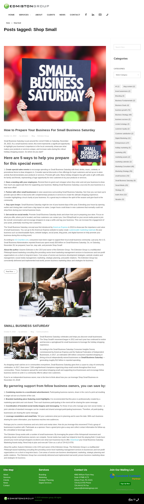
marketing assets (122, 157)
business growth (122, 110)
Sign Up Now (125, 484)
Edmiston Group (43, 136)
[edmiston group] (26, 6)
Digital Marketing (123, 138)
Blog (33, 136)
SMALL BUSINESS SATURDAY (27, 326)
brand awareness (122, 91)
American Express (60, 227)
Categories (119, 69)
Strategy (119, 190)
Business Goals (122, 105)
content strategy (122, 124)
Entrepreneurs (122, 143)
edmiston (25, 136)
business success (122, 119)
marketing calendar (123, 162)
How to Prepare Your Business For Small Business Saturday (49, 130)
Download (74, 440)
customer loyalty (122, 129)
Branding (119, 96)
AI (117, 86)
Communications (42, 332)
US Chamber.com (21, 240)
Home (8, 23)
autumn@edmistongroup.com (86, 488)
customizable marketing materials (82, 230)
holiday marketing (122, 148)
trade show (121, 194)
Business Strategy (123, 115)
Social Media (121, 185)
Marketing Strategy (123, 171)
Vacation (119, 199)
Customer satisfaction (124, 133)
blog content (129, 86)
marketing (120, 152)
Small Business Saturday (125, 180)
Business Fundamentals (125, 100)
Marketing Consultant (124, 166)
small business (122, 176)
